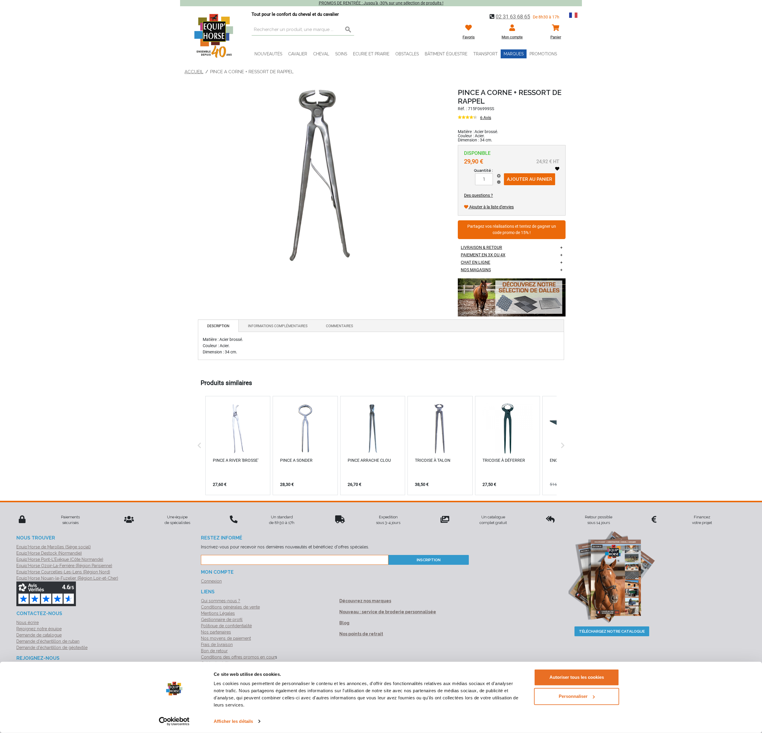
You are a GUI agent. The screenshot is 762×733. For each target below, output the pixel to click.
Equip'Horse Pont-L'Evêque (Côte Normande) (59, 559)
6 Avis (485, 117)
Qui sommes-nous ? (220, 600)
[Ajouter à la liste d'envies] (557, 168)
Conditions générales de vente (230, 607)
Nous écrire (27, 622)
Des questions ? (478, 195)
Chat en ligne (475, 262)
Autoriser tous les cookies (576, 677)
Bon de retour (214, 650)
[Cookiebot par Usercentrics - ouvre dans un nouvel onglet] (174, 721)
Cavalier (297, 54)
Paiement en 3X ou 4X (483, 254)
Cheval (321, 54)
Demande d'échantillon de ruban (47, 641)
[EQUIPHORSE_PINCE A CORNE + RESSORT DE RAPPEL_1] (319, 174)
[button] (199, 445)
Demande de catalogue (39, 635)
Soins (341, 54)
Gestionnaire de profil (222, 619)
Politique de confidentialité (226, 625)
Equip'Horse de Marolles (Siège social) (53, 547)
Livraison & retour (481, 247)
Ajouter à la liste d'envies (491, 207)
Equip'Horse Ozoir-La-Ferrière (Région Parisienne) (64, 565)
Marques (514, 54)
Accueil (194, 71)
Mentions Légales (218, 613)
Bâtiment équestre (446, 54)
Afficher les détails (233, 721)
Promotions (543, 54)
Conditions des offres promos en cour (238, 657)
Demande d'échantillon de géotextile (52, 647)
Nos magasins (476, 269)
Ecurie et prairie (371, 54)
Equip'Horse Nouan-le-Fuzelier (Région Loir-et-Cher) (67, 578)
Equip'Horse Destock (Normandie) (49, 553)
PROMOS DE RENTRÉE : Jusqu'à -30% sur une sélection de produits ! (381, 3)
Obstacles (407, 54)
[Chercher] (348, 30)
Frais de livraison (217, 644)
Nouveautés (268, 54)
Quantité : (483, 170)
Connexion (211, 581)
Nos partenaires (216, 632)
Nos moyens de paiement (226, 638)
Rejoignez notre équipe (39, 628)
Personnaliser (573, 696)
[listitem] (237, 445)
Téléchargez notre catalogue (612, 631)
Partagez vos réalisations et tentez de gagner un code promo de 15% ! (511, 230)
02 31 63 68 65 (513, 16)
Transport (485, 54)
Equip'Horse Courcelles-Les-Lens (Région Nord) (63, 572)
